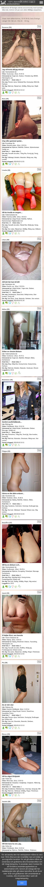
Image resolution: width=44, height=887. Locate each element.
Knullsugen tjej (33, 506)
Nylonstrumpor (34, 147)
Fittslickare (36, 652)
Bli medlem (24, 1)
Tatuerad (23, 510)
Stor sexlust (35, 298)
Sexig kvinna (32, 364)
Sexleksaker (25, 428)
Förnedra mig (29, 76)
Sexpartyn (15, 783)
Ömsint (36, 368)
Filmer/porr (29, 571)
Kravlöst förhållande (13, 709)
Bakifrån (20, 147)
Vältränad (17, 510)
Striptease (33, 850)
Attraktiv (16, 157)
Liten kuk (10, 721)
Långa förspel (16, 219)
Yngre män (24, 288)
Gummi (23, 711)
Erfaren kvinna (17, 650)
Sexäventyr (10, 74)
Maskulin (23, 157)
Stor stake (11, 229)
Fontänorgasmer (7, 579)
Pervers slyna (12, 82)
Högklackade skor (17, 221)
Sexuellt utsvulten (13, 153)
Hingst (26, 581)
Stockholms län (10, 496)
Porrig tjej (5, 227)
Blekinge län (9, 424)
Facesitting (5, 290)
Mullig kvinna (28, 294)
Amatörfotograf (6, 723)
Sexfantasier (6, 360)
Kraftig (16, 581)
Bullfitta (22, 648)
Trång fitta (23, 153)
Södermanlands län (11, 215)
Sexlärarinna (12, 294)
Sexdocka (11, 506)
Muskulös (17, 438)
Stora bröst (20, 294)
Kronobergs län (10, 143)
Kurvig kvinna (23, 364)
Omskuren (24, 438)
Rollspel (27, 358)
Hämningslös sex (7, 78)
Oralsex (26, 147)
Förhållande (10, 426)
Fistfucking (13, 290)
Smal (16, 298)
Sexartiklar (5, 713)
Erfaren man (30, 510)
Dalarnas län (9, 707)
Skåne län (8, 779)
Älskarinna (11, 434)
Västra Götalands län (11, 637)
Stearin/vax (30, 711)
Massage (5, 430)
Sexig (36, 153)
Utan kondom (33, 434)
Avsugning (21, 571)
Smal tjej (25, 434)
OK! (22, 883)
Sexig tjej (34, 789)
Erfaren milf (16, 579)
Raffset (29, 219)
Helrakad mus (20, 789)
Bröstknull (20, 642)
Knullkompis (10, 569)
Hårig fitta (15, 364)
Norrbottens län (10, 284)
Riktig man (30, 86)
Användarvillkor (32, 862)
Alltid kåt (36, 82)
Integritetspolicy (11, 864)
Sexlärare (10, 498)
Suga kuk (15, 76)
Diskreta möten (11, 145)
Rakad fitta (23, 225)
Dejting (14, 500)
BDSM (36, 76)
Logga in (32, 1)
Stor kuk (10, 510)
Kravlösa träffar (11, 217)
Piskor (11, 713)
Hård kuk (10, 86)
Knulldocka (11, 789)
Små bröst (18, 506)
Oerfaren (4, 84)
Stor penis (11, 298)
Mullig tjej (31, 225)
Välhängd (11, 157)
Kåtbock (38, 229)
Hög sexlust (32, 581)
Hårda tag (37, 783)
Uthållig (24, 86)
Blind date (10, 781)
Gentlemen (10, 356)
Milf (39, 789)
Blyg (9, 364)
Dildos (32, 358)
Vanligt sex (5, 149)
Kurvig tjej (30, 82)
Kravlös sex (10, 286)
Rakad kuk (17, 86)
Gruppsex (30, 783)
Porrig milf (11, 296)
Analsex (21, 76)
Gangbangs (22, 783)
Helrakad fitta (22, 82)
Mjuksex (14, 147)
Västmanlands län (10, 72)
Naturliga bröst (16, 577)
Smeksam (29, 368)
